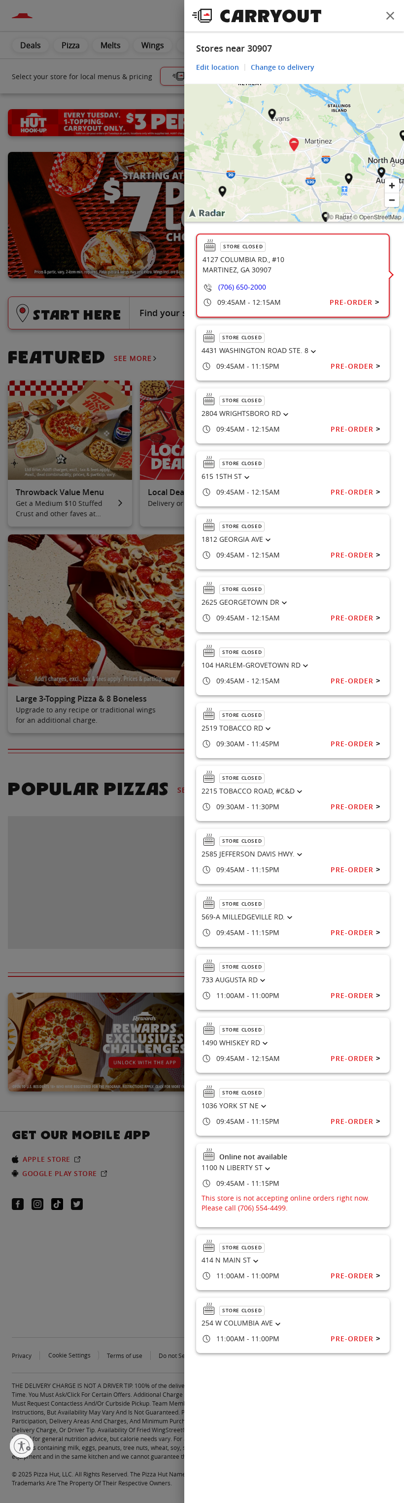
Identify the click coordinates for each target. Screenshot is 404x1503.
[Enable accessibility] (22, 1446)
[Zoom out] (392, 200)
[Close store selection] (390, 16)
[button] (294, 146)
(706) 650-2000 (242, 287)
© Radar (340, 216)
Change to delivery (282, 67)
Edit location (217, 67)
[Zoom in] (392, 185)
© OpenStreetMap (377, 216)
